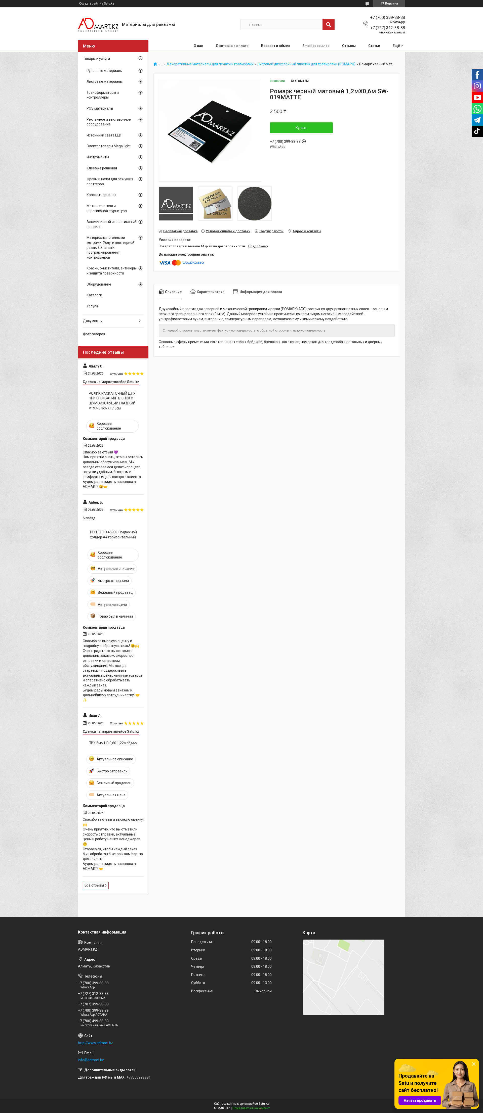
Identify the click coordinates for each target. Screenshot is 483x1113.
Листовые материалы (105, 81)
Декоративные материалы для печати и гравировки (210, 64)
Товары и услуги (96, 59)
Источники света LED (104, 135)
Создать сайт (88, 3)
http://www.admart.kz (95, 1043)
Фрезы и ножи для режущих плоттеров (110, 181)
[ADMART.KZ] (98, 25)
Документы (92, 321)
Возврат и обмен (275, 46)
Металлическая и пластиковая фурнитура (107, 208)
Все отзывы (94, 885)
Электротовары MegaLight (109, 146)
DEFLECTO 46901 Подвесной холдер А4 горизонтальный (113, 534)
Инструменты (98, 157)
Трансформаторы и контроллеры (103, 95)
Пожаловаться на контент (251, 1108)
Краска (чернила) (101, 195)
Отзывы (349, 46)
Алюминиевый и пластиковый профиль (111, 224)
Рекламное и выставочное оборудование (109, 121)
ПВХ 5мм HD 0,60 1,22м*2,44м (113, 743)
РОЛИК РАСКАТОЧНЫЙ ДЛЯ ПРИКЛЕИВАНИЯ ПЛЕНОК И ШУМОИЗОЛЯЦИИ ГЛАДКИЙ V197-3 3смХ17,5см (112, 400)
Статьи (374, 46)
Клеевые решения (102, 168)
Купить (301, 128)
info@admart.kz (91, 1060)
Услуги (92, 306)
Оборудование (99, 284)
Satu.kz (264, 1103)
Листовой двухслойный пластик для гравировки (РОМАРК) (306, 64)
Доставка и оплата (232, 46)
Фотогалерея (94, 334)
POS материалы (100, 108)
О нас (198, 46)
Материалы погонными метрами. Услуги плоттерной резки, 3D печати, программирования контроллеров (110, 247)
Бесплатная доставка (180, 231)
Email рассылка (316, 46)
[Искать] (329, 24)
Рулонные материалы (105, 71)
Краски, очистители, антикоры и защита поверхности (112, 270)
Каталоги (94, 295)
